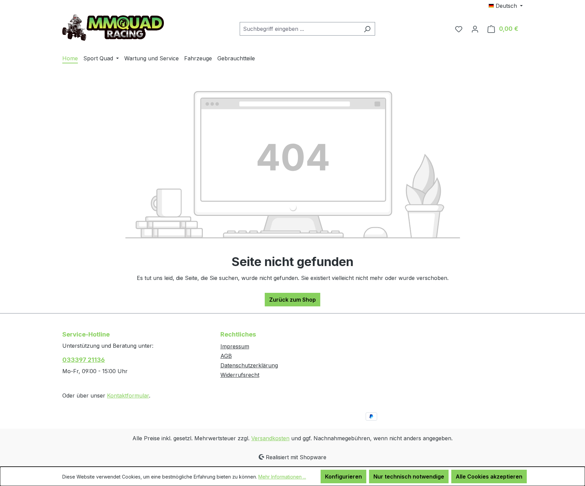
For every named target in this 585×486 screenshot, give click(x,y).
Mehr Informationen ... (282, 477)
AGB (226, 355)
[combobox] (300, 29)
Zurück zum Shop (292, 299)
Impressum (234, 346)
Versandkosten (270, 438)
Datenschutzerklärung (249, 365)
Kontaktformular (128, 395)
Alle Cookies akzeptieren (489, 476)
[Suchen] (367, 29)
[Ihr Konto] (475, 29)
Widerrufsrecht (239, 374)
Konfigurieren (343, 476)
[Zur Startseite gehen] (113, 27)
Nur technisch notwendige (408, 476)
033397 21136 (83, 359)
